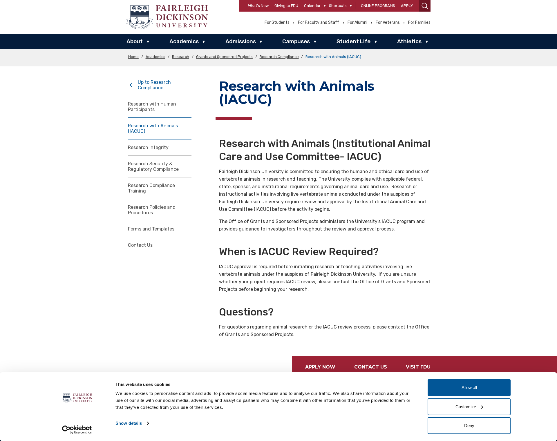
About (134, 41)
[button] (425, 6)
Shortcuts (338, 5)
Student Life (353, 41)
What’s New (258, 5)
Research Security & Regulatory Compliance (153, 166)
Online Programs (378, 5)
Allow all (469, 387)
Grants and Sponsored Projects (224, 57)
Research (180, 57)
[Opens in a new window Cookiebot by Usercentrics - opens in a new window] (77, 429)
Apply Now (320, 367)
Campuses (296, 41)
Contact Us (140, 245)
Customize (465, 406)
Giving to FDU (286, 5)
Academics (184, 41)
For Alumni (357, 22)
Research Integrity (148, 147)
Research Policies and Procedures (152, 209)
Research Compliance (279, 57)
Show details (128, 423)
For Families (419, 22)
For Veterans (388, 22)
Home (133, 57)
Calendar (312, 5)
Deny (469, 425)
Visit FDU (418, 367)
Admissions (240, 41)
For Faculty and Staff (318, 22)
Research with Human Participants (152, 106)
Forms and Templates (151, 229)
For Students (277, 22)
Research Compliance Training (151, 188)
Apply (407, 5)
